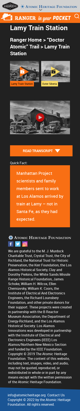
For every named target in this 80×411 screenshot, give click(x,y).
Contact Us (56, 395)
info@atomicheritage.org (27, 395)
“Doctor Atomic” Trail (37, 43)
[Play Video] (40, 117)
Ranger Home (26, 39)
